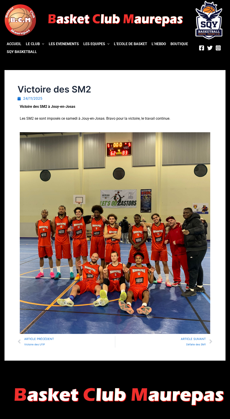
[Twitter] (210, 48)
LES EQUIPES (94, 44)
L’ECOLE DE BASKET (130, 44)
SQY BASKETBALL (22, 52)
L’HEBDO (159, 44)
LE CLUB (33, 44)
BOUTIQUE (179, 44)
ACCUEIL (14, 44)
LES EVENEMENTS (64, 44)
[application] (42, 44)
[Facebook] (201, 48)
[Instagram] (218, 48)
